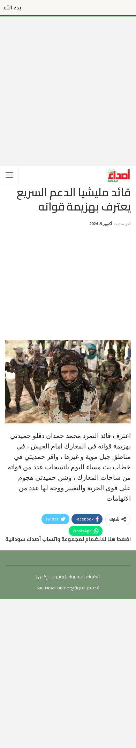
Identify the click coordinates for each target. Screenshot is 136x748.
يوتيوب (57, 576)
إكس (42, 576)
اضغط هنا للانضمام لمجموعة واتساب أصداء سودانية (68, 539)
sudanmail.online (53, 587)
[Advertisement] (68, 85)
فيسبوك (74, 576)
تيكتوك (92, 576)
